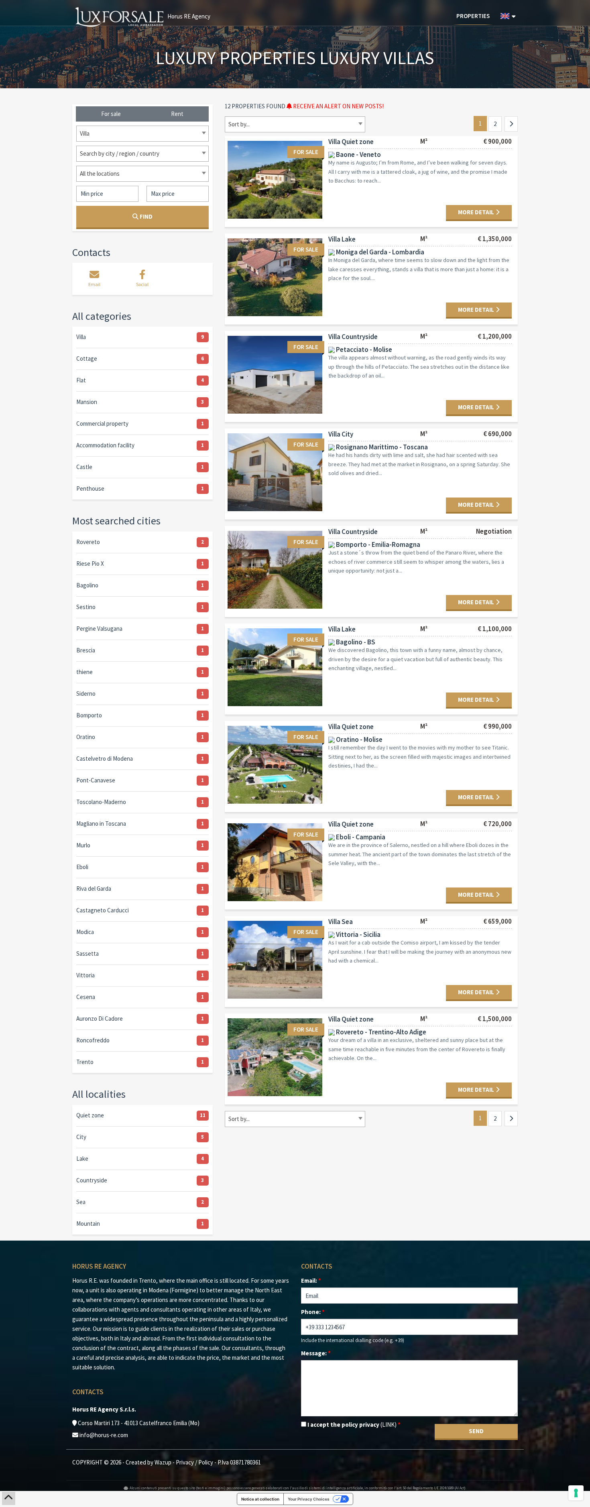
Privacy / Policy (194, 1462)
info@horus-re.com (103, 1435)
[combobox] (295, 124)
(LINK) (388, 1424)
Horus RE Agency (188, 16)
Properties (473, 16)
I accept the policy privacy (353, 1424)
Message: (316, 1353)
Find (145, 216)
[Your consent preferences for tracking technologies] (576, 1493)
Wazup (163, 1462)
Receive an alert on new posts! (338, 106)
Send (476, 1431)
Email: (311, 1280)
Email (94, 284)
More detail (476, 212)
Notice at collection (260, 1499)
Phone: (313, 1312)
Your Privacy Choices (309, 1499)
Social (142, 284)
